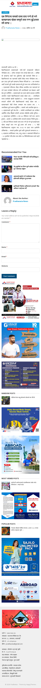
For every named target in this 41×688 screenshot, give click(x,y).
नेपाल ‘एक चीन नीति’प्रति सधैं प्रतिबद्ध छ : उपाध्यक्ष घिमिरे (26, 158)
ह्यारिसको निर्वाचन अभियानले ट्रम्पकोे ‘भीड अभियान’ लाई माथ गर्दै (26, 187)
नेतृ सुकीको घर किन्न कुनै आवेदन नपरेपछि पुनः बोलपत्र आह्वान (26, 167)
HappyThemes (31, 684)
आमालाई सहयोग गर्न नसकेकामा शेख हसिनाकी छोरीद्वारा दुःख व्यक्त (24, 177)
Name (4, 247)
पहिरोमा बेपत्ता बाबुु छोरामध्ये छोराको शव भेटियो (23, 397)
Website (5, 266)
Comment (6, 222)
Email (4, 257)
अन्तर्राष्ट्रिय (5, 12)
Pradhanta (14, 684)
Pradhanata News (13, 28)
